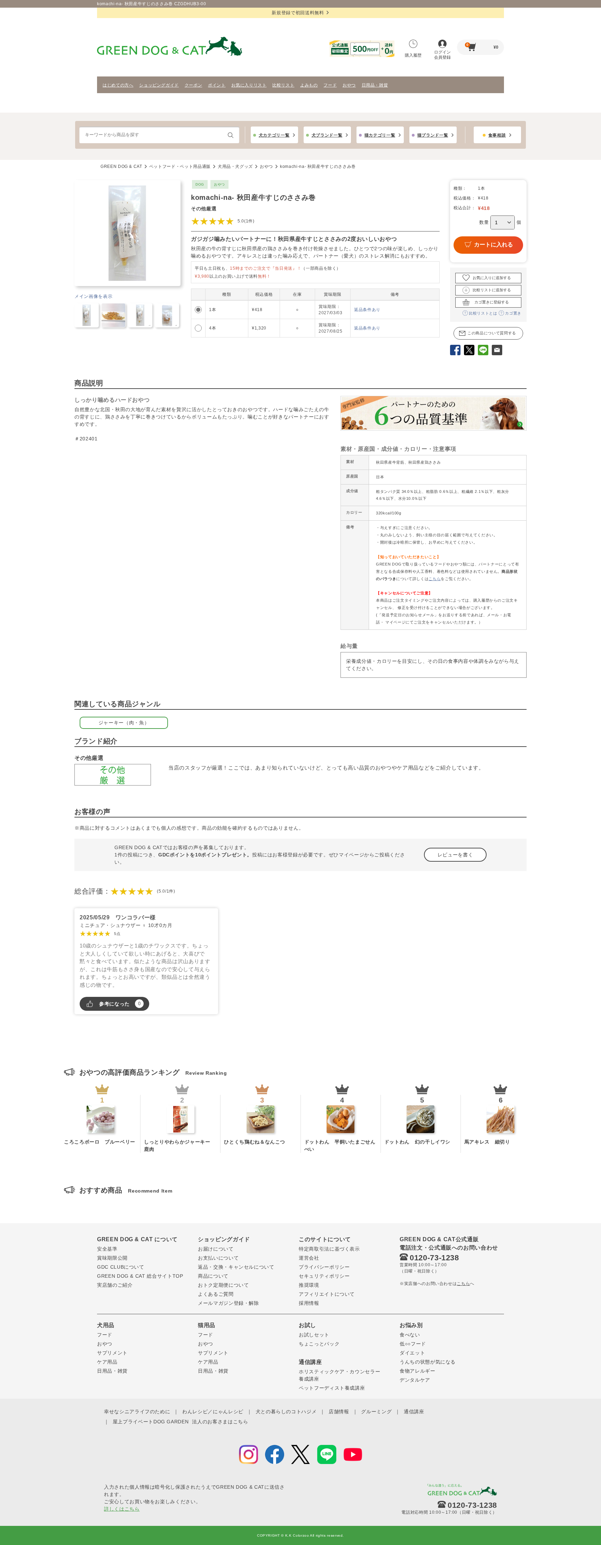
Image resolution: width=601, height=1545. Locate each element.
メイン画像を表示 (93, 296)
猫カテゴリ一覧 (379, 135)
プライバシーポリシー (324, 1267)
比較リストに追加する (492, 290)
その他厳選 (203, 208)
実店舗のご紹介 (115, 1285)
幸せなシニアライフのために (137, 1411)
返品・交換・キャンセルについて (236, 1267)
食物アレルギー (417, 1371)
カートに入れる (493, 244)
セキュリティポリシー (324, 1276)
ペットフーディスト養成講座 (332, 1388)
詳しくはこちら (122, 1509)
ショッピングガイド (159, 85)
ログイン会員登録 (442, 55)
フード (330, 85)
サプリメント (112, 1353)
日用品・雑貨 (375, 85)
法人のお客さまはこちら (220, 1421)
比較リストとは (483, 313)
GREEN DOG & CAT (121, 166)
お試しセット (314, 1334)
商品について (213, 1276)
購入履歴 (413, 55)
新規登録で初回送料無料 (298, 12)
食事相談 (497, 135)
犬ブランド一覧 (327, 135)
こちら (434, 579)
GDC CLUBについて (120, 1267)
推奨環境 (309, 1285)
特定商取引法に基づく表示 (329, 1249)
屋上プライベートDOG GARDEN (151, 1421)
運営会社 (309, 1258)
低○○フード (413, 1344)
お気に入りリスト (248, 85)
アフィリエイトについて (327, 1294)
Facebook (455, 351)
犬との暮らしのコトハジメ (286, 1411)
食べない (410, 1334)
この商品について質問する (491, 333)
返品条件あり (367, 309)
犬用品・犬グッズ (235, 166)
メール (497, 351)
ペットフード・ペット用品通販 (180, 166)
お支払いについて (218, 1258)
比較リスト (283, 85)
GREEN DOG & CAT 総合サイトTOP (140, 1276)
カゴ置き (513, 313)
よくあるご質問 (216, 1294)
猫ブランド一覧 (432, 135)
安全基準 (107, 1249)
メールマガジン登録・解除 (228, 1303)
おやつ (349, 85)
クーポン (193, 85)
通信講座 (414, 1411)
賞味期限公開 (112, 1258)
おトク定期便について (223, 1285)
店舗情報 (339, 1411)
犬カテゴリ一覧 (274, 135)
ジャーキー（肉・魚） (124, 722)
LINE (483, 351)
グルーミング (376, 1411)
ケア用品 (107, 1362)
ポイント (217, 85)
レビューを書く (455, 854)
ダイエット (412, 1353)
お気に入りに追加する (492, 278)
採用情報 (309, 1303)
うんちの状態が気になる (428, 1362)
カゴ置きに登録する (491, 302)
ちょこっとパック (319, 1344)
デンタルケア (415, 1380)
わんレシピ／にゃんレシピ (212, 1411)
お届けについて (216, 1249)
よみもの (309, 85)
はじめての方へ (118, 85)
